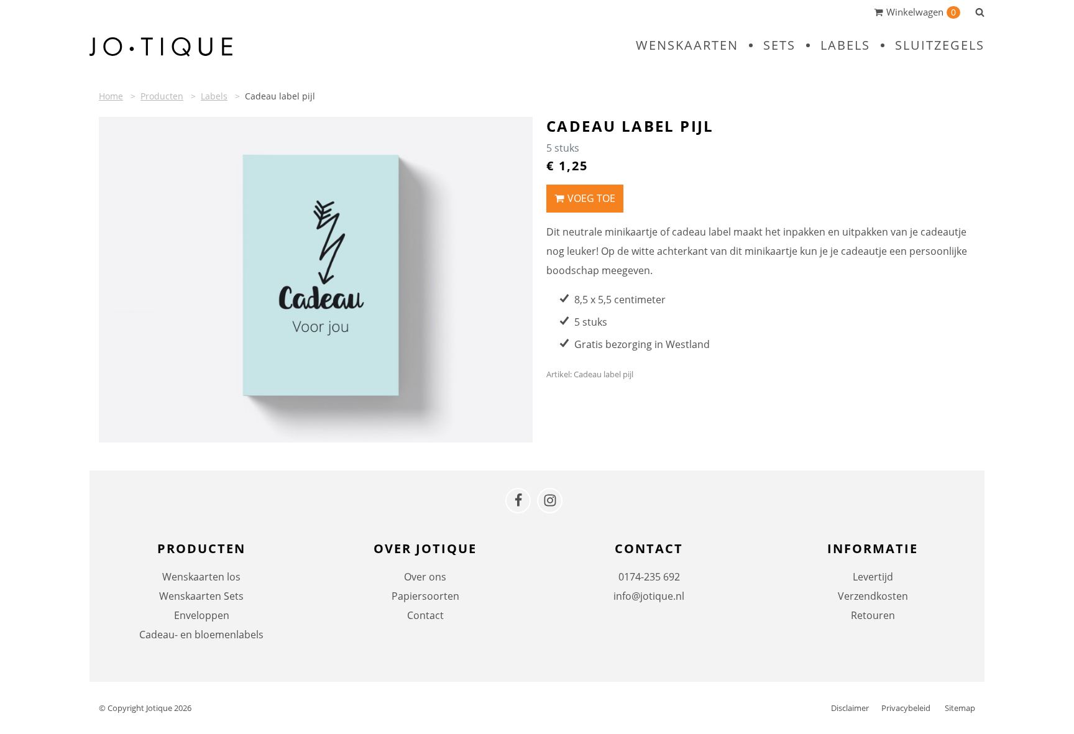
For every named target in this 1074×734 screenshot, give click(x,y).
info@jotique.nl (648, 596)
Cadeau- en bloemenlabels (201, 634)
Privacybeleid (905, 707)
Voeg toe (591, 198)
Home (111, 96)
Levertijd (873, 577)
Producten (161, 96)
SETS (779, 45)
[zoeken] (979, 12)
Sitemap (960, 707)
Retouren (873, 615)
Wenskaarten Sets (201, 596)
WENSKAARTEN (687, 45)
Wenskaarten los (201, 577)
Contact (425, 615)
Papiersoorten (425, 596)
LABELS (845, 45)
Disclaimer (850, 707)
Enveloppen (201, 615)
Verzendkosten (873, 596)
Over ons (425, 577)
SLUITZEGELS (939, 45)
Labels (214, 96)
